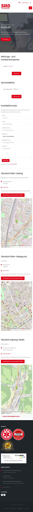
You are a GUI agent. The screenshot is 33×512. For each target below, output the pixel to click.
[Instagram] (4, 495)
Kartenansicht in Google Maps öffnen (13, 195)
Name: (4, 115)
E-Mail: (4, 121)
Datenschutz (14, 164)
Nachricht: (4, 146)
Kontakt (27, 508)
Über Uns (7, 508)
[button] (19, 2)
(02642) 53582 (6, 353)
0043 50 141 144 (25, 2)
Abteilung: (4, 134)
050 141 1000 (5, 39)
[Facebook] (2, 495)
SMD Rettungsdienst (5, 25)
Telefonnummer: (6, 128)
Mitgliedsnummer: (6, 140)
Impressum (13, 508)
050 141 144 (16, 73)
